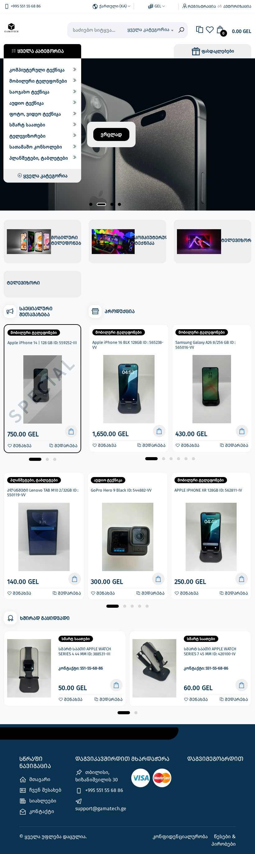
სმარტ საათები (27, 125)
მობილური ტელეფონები (38, 81)
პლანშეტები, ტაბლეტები (38, 158)
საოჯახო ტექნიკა (29, 92)
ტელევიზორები (27, 136)
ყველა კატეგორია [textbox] (148, 29)
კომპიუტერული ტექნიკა (37, 70)
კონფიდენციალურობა (181, 836)
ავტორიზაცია (237, 6)
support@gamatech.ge (99, 808)
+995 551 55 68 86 (103, 790)
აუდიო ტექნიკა (26, 103)
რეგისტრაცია (202, 6)
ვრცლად (111, 134)
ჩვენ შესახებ (44, 790)
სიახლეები (42, 801)
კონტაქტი (41, 811)
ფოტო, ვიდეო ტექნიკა (35, 114)
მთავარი (39, 779)
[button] (91, 204)
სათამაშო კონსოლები (35, 147)
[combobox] (150, 30)
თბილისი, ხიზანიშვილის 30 (96, 776)
